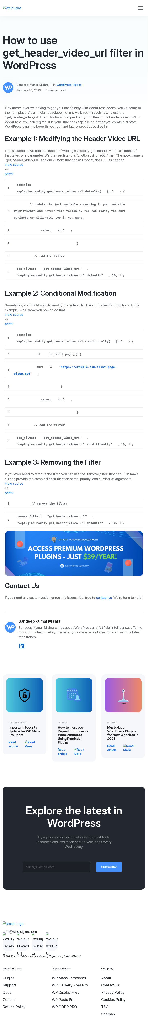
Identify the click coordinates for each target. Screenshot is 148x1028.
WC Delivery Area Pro (70, 985)
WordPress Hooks (68, 84)
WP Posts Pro (63, 999)
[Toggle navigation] (140, 8)
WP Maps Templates (69, 978)
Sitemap (108, 1014)
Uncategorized (17, 722)
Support (9, 985)
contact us (104, 598)
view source (14, 164)
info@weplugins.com (20, 932)
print (8, 174)
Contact (9, 999)
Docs (7, 992)
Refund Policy (14, 1007)
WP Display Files (65, 992)
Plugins (62, 722)
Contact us (110, 985)
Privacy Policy (112, 992)
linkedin (22, 646)
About (106, 978)
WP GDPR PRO (64, 1007)
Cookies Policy (113, 999)
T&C (104, 1007)
